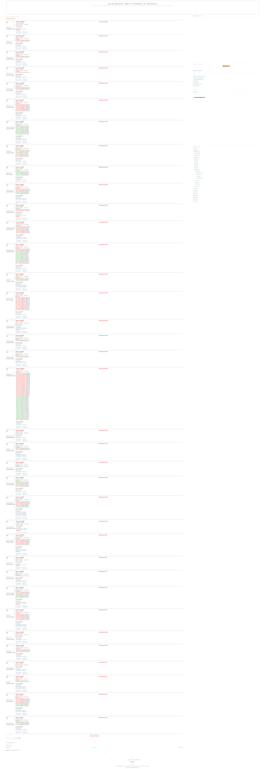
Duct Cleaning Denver (134, 759)
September (196, 157)
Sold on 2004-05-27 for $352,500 (21, 549)
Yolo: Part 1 (198, 176)
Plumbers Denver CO (197, 15)
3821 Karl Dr (8, 27)
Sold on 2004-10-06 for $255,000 (21, 62)
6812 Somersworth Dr (10, 436)
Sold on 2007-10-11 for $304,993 (21, 711)
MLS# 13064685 (18, 347)
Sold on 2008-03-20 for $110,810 (21, 362)
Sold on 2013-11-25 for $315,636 (21, 564)
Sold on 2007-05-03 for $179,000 (21, 491)
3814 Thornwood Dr (9, 723)
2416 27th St (8, 615)
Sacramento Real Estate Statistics (199, 76)
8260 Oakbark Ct (9, 700)
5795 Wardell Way (9, 57)
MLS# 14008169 (18, 605)
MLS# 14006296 (18, 713)
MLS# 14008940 (18, 141)
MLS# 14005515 (18, 288)
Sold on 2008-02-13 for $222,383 (21, 686)
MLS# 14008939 (19, 532)
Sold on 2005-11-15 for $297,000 (21, 198)
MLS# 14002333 (18, 731)
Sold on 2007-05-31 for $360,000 (21, 602)
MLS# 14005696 (18, 181)
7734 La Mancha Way (9, 357)
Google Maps (25, 31)
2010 (194, 193)
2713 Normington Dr (9, 326)
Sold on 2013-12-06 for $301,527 (21, 29)
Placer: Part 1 (198, 174)
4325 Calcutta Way (9, 190)
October (195, 155)
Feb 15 (196, 180)
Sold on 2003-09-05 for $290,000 (21, 237)
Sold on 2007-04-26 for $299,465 (21, 314)
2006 (194, 201)
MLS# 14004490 (18, 473)
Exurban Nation (196, 85)
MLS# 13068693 (18, 117)
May (195, 164)
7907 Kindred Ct (9, 563)
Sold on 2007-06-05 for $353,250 (21, 238)
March (195, 167)
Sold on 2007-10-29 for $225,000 (21, 199)
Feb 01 (196, 184)
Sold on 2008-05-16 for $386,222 (21, 161)
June (195, 162)
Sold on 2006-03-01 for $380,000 (21, 286)
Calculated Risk (196, 82)
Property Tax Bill (24, 65)
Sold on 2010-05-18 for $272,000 (21, 626)
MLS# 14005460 (18, 364)
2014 (194, 150)
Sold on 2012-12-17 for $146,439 (21, 656)
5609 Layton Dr (8, 651)
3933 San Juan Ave (9, 577)
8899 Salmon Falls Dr (10, 483)
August (195, 158)
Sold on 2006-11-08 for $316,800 (21, 515)
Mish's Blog (195, 81)
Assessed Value (18, 65)
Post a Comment (9, 745)
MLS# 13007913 (18, 517)
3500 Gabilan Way (9, 211)
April (195, 166)
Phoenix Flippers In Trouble (198, 77)
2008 (194, 197)
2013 (194, 188)
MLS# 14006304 (18, 47)
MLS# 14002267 (18, 583)
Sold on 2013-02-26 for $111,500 (21, 639)
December (196, 151)
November (196, 153)
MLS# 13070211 (18, 690)
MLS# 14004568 (18, 553)
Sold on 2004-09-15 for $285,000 (21, 729)
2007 (194, 199)
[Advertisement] (132, 11)
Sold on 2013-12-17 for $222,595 (21, 328)
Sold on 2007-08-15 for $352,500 (21, 455)
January (195, 186)
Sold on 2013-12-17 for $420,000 (21, 529)
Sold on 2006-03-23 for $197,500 (21, 115)
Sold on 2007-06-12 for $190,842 (21, 268)
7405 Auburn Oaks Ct (9, 250)
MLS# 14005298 (18, 567)
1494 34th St (8, 449)
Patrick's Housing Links (197, 84)
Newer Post (8, 747)
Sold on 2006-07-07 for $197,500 (21, 361)
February (196, 169)
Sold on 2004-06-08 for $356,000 (21, 710)
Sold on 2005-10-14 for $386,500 (21, 512)
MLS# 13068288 (18, 316)
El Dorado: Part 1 (199, 178)
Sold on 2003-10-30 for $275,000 (21, 669)
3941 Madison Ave (9, 374)
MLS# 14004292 (18, 31)
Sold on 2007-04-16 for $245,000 (21, 454)
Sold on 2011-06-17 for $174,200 (21, 345)
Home (94, 747)
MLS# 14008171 (18, 426)
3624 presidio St (9, 468)
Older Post (181, 747)
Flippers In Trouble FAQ (197, 70)
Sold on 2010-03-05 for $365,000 (21, 456)
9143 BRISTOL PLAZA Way (10, 228)
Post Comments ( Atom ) (15, 750)
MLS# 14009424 (18, 201)
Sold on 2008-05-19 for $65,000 (21, 687)
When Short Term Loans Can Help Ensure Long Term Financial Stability (132, 766)
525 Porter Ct (8, 41)
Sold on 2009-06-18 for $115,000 (21, 625)
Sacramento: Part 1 (199, 172)
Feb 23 (196, 171)
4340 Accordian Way (9, 527)
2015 (194, 148)
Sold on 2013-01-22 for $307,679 (21, 437)
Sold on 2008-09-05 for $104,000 (21, 688)
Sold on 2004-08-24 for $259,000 (21, 285)
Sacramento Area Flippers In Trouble (132, 4)
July (195, 160)
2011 (194, 192)
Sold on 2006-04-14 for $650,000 (21, 528)
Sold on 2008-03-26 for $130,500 (21, 471)
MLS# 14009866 (18, 439)
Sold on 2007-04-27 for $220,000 (21, 77)
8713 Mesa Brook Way (10, 668)
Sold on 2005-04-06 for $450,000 (21, 94)
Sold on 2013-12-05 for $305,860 (21, 215)
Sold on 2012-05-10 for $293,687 (21, 670)
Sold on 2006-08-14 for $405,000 (21, 581)
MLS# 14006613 (18, 240)
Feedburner (195, 91)
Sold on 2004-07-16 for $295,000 (21, 580)
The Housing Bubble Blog (198, 79)
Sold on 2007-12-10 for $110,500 (21, 424)
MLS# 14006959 (18, 672)
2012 (194, 190)
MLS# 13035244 (18, 658)
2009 (194, 195)
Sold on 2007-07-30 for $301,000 (21, 180)
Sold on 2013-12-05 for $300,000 (21, 550)
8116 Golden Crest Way (10, 593)
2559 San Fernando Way (10, 127)
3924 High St (8, 682)
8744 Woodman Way (9, 341)
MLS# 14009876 (18, 218)
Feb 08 (196, 182)
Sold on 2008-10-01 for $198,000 (21, 624)
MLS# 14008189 (18, 331)
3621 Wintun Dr (8, 151)
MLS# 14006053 (18, 641)
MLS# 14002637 (18, 458)
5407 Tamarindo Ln (9, 298)
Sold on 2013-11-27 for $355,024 (21, 603)
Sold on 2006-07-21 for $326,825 (21, 513)
